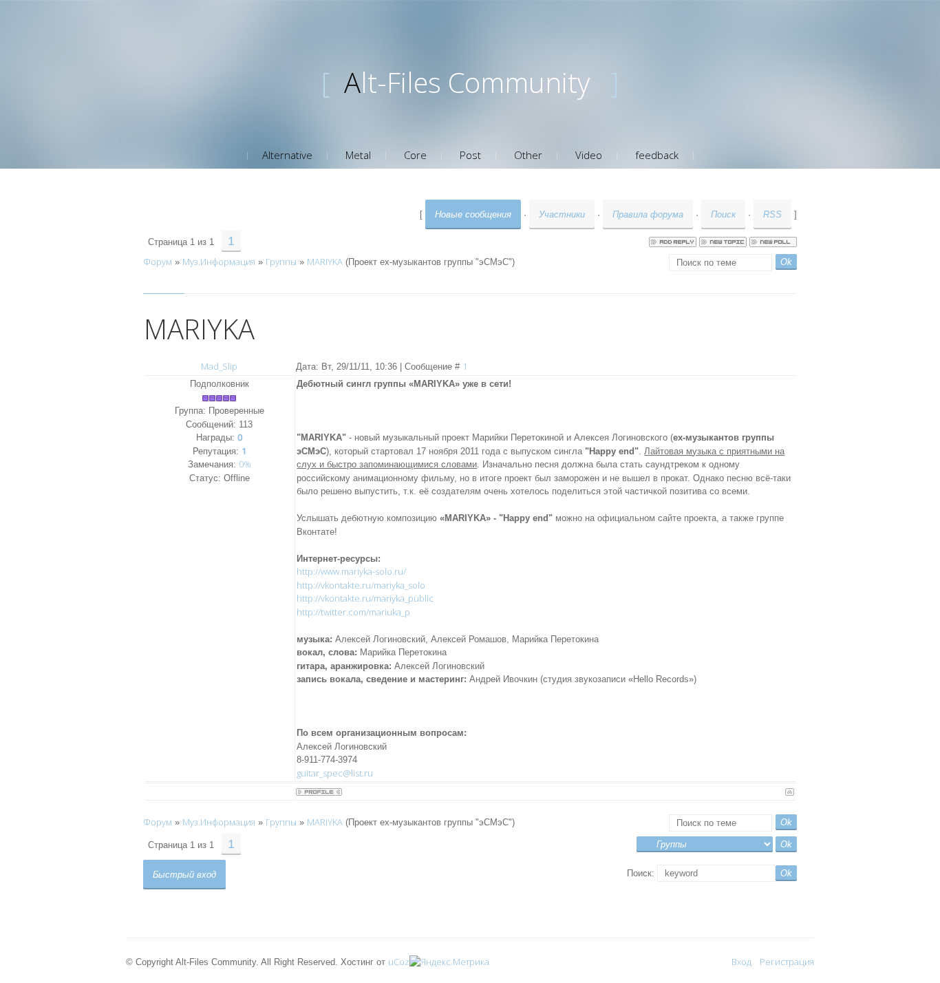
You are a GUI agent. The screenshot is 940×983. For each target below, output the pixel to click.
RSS (772, 214)
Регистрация (787, 961)
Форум (157, 261)
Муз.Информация (218, 261)
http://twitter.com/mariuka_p (353, 612)
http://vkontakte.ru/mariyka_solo (361, 585)
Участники (562, 214)
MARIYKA (325, 261)
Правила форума (647, 214)
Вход (741, 961)
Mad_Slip (219, 366)
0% (245, 464)
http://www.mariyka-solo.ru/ (351, 571)
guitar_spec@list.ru (335, 773)
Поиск (723, 214)
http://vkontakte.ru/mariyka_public (365, 598)
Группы (281, 261)
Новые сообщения (473, 214)
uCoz (398, 961)
